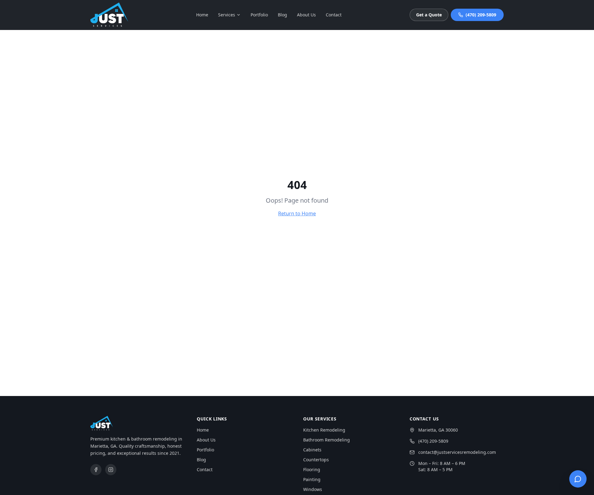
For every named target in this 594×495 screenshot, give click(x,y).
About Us (306, 15)
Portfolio (259, 15)
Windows (312, 489)
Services (226, 15)
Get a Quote (429, 15)
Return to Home (297, 213)
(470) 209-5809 (481, 15)
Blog (282, 15)
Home (202, 15)
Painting (312, 479)
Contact (334, 15)
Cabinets (312, 450)
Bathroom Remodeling (326, 440)
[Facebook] (95, 469)
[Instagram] (110, 469)
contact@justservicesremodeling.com (457, 452)
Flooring (311, 469)
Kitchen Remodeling (324, 430)
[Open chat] (578, 479)
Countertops (316, 460)
